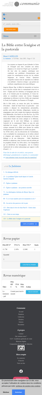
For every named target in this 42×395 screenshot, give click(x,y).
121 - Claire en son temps (11, 214)
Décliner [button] (6, 392)
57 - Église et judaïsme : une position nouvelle (17, 187)
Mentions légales (21, 341)
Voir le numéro (28, 224)
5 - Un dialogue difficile (10, 172)
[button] (21, 14)
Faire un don (21, 363)
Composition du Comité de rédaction (21, 344)
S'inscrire (21, 360)
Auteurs (21, 322)
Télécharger (33, 292)
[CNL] (21, 348)
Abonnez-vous (21, 379)
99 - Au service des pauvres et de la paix (15, 203)
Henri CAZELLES (10, 56)
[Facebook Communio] (21, 371)
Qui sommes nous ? (21, 336)
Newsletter (21, 324)
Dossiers (21, 319)
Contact (21, 334)
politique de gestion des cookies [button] (28, 386)
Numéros (21, 314)
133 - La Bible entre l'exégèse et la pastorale (16, 219)
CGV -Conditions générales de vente (21, 339)
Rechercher (11, 29)
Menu (5, 36)
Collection (21, 317)
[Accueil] (21, 4)
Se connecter (21, 358)
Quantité (6, 255)
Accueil (21, 312)
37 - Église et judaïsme (10, 183)
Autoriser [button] (18, 392)
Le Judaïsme (7, 58)
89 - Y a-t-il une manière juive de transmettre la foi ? (19, 199)
